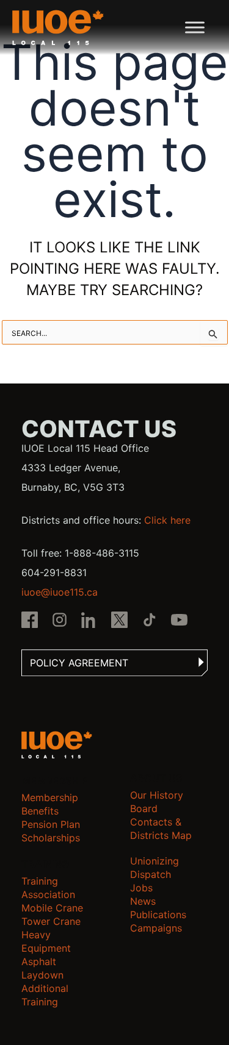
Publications (158, 914)
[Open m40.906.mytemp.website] (56, 744)
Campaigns (156, 928)
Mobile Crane (52, 908)
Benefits (40, 811)
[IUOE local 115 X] (119, 621)
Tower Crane (51, 921)
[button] (114, 663)
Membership (49, 797)
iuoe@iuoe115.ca (59, 592)
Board (144, 808)
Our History (156, 795)
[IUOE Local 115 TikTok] (149, 621)
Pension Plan (50, 824)
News (143, 901)
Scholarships (50, 838)
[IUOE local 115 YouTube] (179, 621)
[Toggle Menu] (195, 27)
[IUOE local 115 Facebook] (29, 621)
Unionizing (154, 861)
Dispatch (150, 874)
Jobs (141, 888)
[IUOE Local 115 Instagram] (59, 621)
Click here (167, 520)
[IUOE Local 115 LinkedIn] (89, 621)
